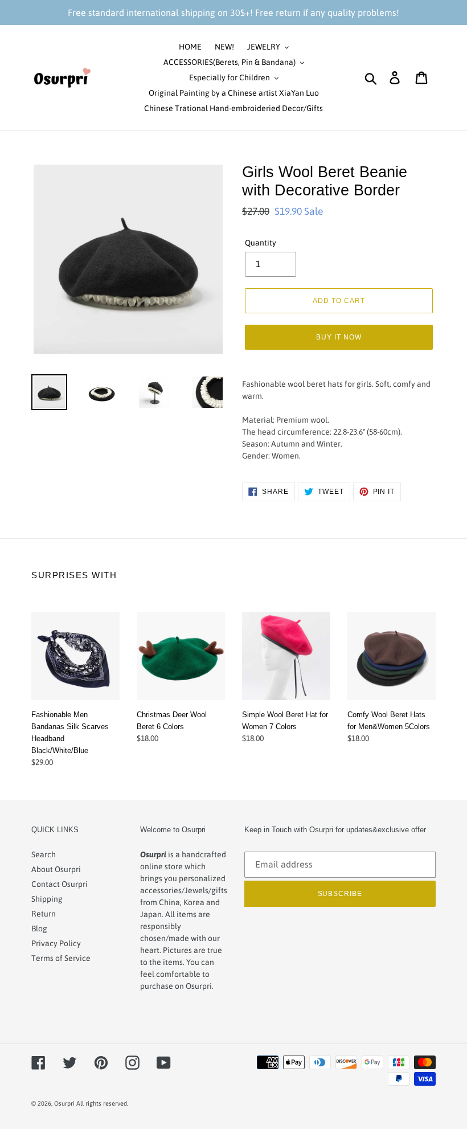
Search (43, 854)
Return (43, 913)
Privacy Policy (56, 943)
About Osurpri (56, 869)
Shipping (47, 898)
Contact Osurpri (59, 884)
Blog (39, 928)
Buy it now (339, 337)
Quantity (260, 242)
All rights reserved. (102, 1103)
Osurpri (64, 1103)
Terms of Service (61, 958)
